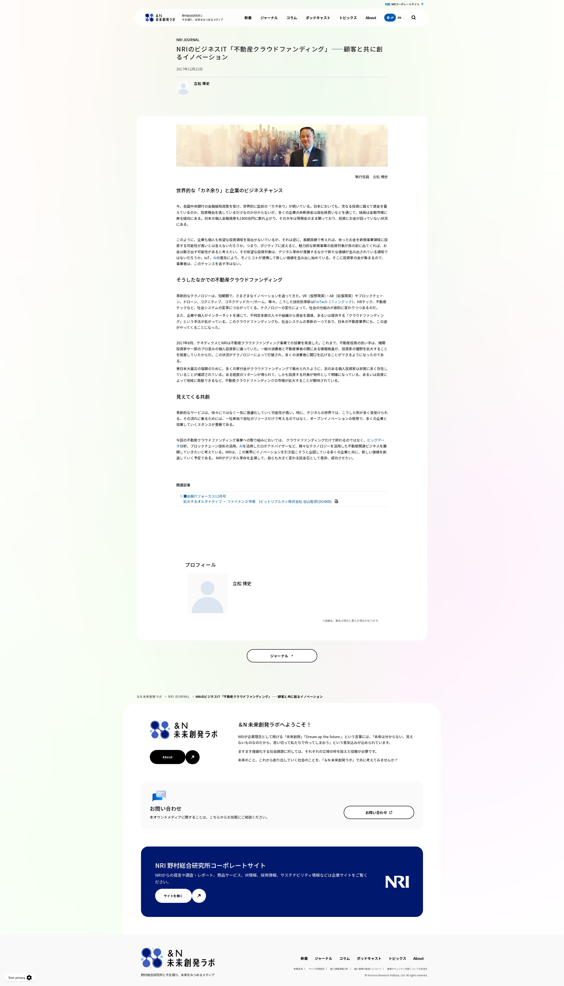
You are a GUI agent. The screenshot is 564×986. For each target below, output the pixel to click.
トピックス (348, 17)
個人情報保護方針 (339, 968)
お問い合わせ (376, 812)
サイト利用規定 (316, 968)
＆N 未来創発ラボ (149, 696)
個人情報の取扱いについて (367, 968)
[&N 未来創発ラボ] (160, 18)
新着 (248, 17)
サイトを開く (173, 896)
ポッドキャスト (318, 17)
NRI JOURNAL (178, 696)
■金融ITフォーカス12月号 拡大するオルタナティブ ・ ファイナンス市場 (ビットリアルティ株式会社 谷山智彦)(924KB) (258, 498)
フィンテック (341, 301)
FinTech (320, 301)
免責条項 (298, 968)
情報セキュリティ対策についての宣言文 (407, 968)
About (371, 17)
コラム (291, 17)
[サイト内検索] (413, 17)
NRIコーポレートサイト (405, 4)
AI (214, 257)
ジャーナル (269, 17)
